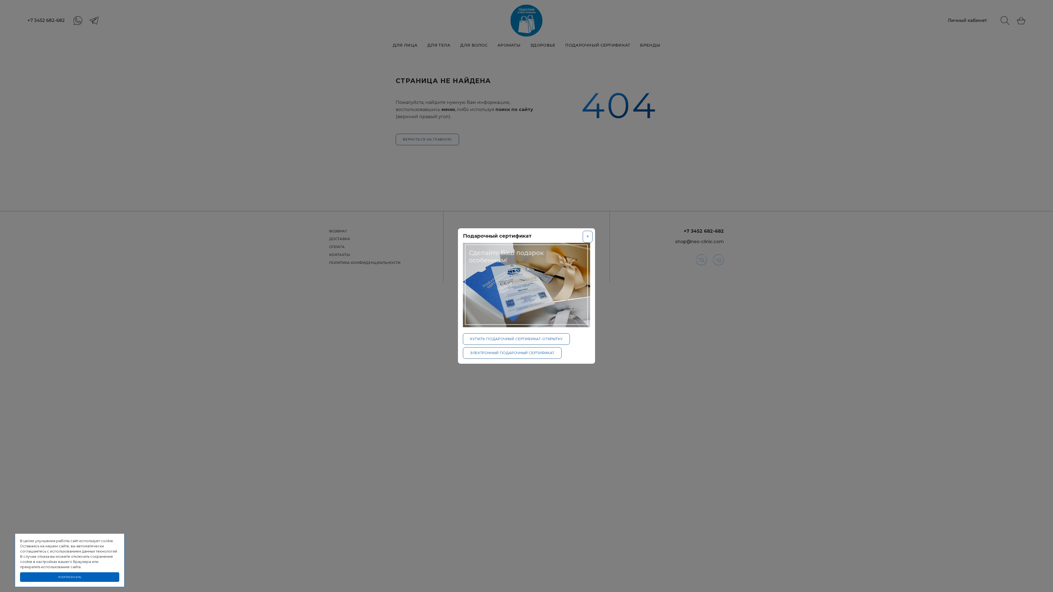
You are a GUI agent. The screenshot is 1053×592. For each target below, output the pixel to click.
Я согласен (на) (69, 577)
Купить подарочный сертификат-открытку (516, 339)
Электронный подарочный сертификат (512, 353)
